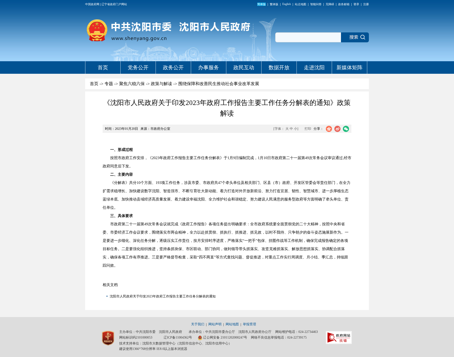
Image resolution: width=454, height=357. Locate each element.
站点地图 (300, 4)
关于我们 (197, 324)
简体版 (261, 4)
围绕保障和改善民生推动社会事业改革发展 (218, 83)
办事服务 (208, 67)
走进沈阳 (314, 67)
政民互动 (243, 67)
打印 (308, 129)
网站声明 (215, 324)
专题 (109, 83)
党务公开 (138, 67)
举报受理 (249, 324)
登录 (356, 4)
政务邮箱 (343, 4)
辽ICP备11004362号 (178, 337)
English (286, 4)
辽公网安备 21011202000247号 (225, 337)
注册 (366, 4)
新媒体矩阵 (349, 67)
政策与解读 (161, 83)
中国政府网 (92, 4)
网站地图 (232, 324)
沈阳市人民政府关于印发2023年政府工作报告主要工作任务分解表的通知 (163, 296)
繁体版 (274, 4)
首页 (103, 67)
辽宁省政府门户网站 (114, 4)
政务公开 (173, 67)
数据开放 (279, 67)
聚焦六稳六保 (132, 83)
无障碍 (330, 4)
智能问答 (316, 4)
